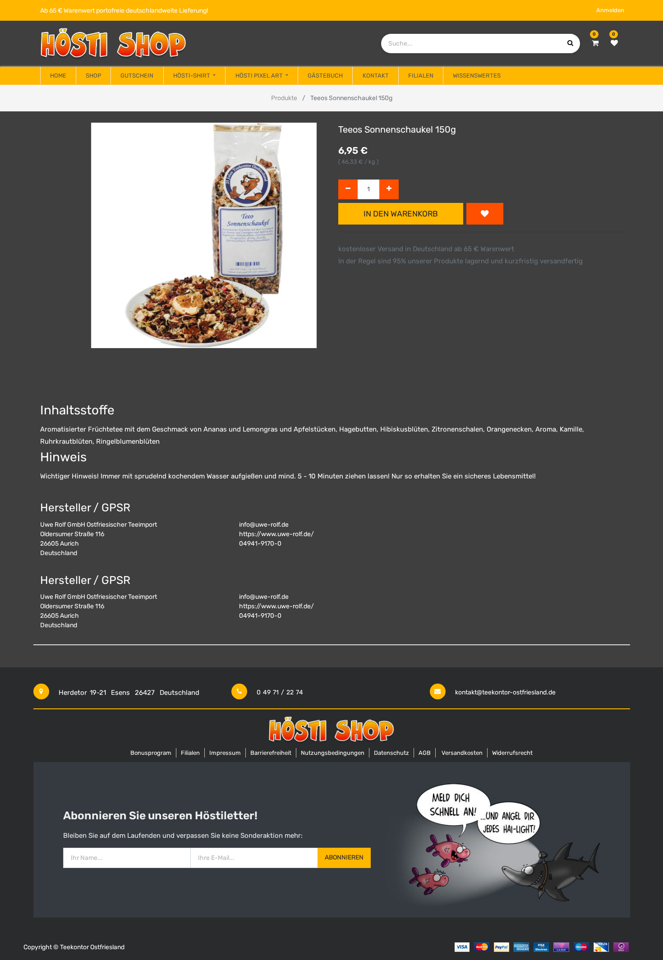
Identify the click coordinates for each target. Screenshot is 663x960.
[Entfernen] (348, 189)
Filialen (190, 752)
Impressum (225, 752)
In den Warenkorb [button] (401, 213)
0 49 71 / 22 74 (280, 692)
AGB (425, 752)
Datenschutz (391, 752)
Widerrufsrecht (512, 752)
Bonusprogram (150, 752)
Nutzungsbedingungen (332, 752)
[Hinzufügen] (389, 189)
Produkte (284, 98)
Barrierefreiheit (270, 752)
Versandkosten (462, 752)
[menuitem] (58, 76)
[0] (595, 43)
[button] (484, 214)
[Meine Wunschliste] (614, 43)
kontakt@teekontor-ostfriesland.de (505, 692)
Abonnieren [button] (344, 857)
